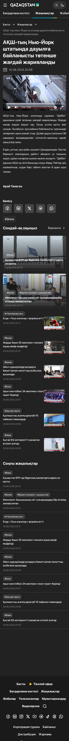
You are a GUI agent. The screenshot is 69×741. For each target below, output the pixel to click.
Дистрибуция (27, 734)
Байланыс (49, 727)
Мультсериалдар (54, 698)
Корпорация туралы (26, 727)
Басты (6, 24)
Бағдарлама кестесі (16, 13)
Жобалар (9, 698)
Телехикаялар (29, 698)
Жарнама (45, 734)
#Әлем (9, 219)
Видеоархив (31, 706)
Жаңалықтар (44, 13)
